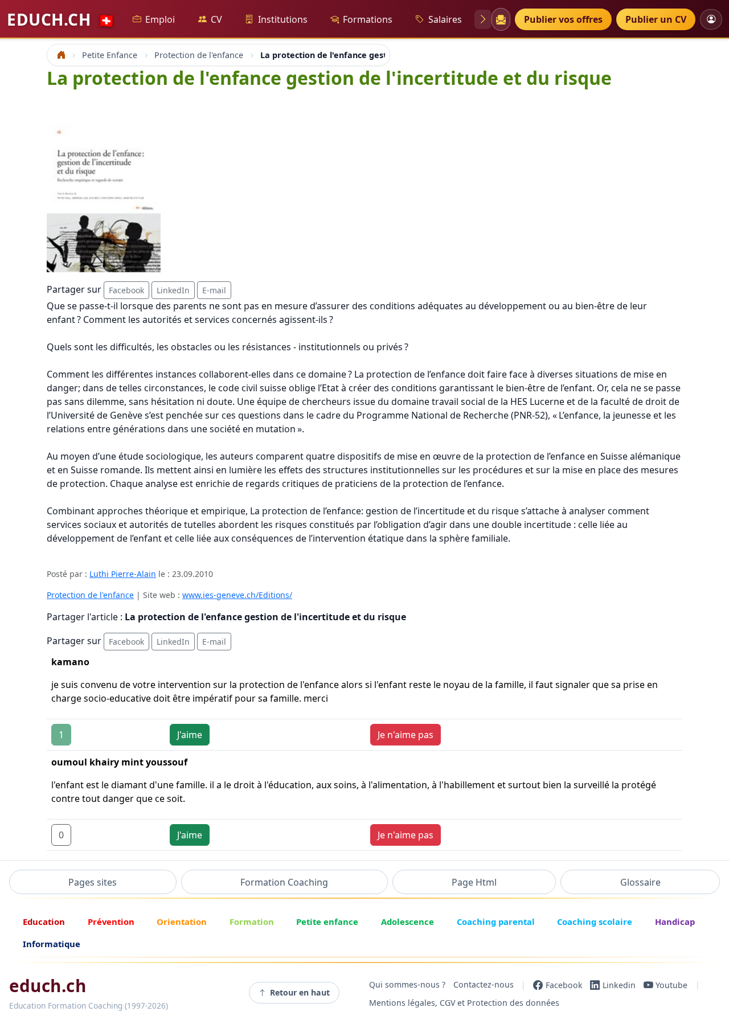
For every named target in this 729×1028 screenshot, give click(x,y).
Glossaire (640, 882)
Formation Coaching (284, 882)
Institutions (283, 19)
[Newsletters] (501, 19)
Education (44, 921)
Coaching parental (496, 921)
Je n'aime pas (405, 734)
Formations (367, 19)
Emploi (160, 19)
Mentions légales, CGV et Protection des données (464, 1003)
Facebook (126, 290)
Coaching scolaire (594, 921)
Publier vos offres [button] (563, 19)
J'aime (189, 734)
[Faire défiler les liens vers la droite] (483, 19)
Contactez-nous (483, 985)
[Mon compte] (711, 19)
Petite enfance (327, 921)
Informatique (51, 943)
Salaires (445, 19)
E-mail (214, 290)
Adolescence (407, 921)
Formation (252, 921)
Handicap (675, 921)
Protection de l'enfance (90, 594)
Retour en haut (300, 992)
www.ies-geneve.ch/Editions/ (237, 594)
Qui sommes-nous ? (407, 985)
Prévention (111, 921)
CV (216, 19)
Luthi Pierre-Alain (122, 573)
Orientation (182, 921)
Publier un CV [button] (655, 19)
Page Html (474, 882)
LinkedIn (173, 290)
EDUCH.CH (61, 19)
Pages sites (92, 882)
